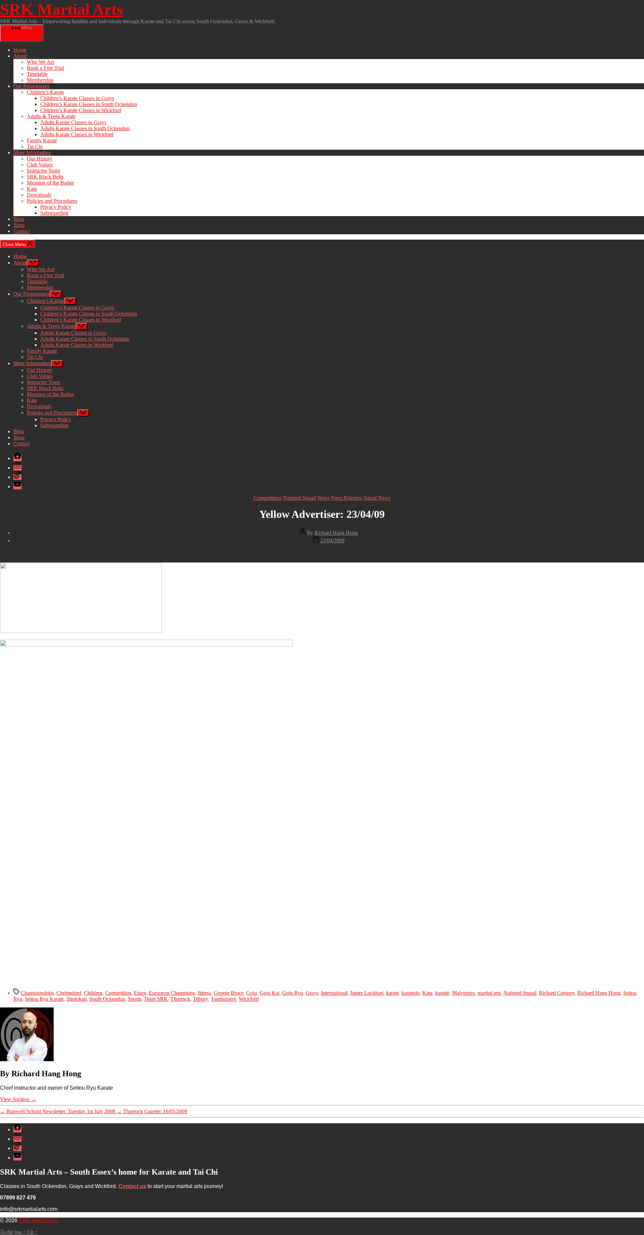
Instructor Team (43, 171)
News (323, 498)
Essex (140, 993)
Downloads (39, 195)
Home (19, 50)
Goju (251, 993)
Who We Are (41, 62)
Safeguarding (54, 213)
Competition (118, 993)
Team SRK (156, 999)
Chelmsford (68, 993)
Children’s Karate (45, 92)
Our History (39, 158)
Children (93, 993)
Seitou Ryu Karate (44, 999)
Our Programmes (31, 86)
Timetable (37, 74)
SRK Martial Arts (61, 9)
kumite (442, 993)
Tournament (223, 999)
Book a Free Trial (45, 68)
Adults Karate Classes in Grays (73, 122)
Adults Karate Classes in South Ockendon (84, 128)
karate (392, 993)
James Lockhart (366, 993)
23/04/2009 (332, 540)
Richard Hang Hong (336, 533)
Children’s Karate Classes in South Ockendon (88, 104)
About (20, 56)
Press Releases (346, 498)
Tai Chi (35, 146)
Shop (18, 225)
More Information (32, 152)
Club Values (40, 164)
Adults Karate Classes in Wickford (76, 134)
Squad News (376, 498)
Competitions (268, 498)
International (334, 993)
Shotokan (76, 999)
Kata (32, 189)
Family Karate (42, 140)
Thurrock (180, 999)
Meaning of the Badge (50, 183)
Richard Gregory (557, 993)
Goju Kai (269, 993)
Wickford (249, 999)
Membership (40, 80)
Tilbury (200, 999)
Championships (37, 993)
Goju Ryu (292, 993)
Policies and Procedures (52, 201)
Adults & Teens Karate (51, 116)
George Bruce (229, 993)
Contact (21, 231)
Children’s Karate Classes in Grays (77, 98)
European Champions (172, 993)
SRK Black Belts (45, 177)
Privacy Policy (55, 207)
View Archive (18, 1099)
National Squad (299, 498)
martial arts (489, 993)
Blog (18, 219)
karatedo (410, 993)
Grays (312, 993)
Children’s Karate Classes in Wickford (80, 110)
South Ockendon (107, 999)
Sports (134, 999)
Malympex (463, 993)
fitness (204, 993)
